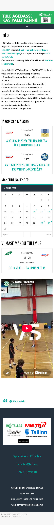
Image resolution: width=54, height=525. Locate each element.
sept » (48, 234)
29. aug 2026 (27, 130)
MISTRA (5, 49)
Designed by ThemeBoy (10, 516)
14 (34, 211)
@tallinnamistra (17, 401)
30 (49, 223)
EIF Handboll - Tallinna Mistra (27, 268)
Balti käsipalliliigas (10, 53)
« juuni (5, 234)
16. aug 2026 (27, 252)
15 (41, 211)
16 (49, 211)
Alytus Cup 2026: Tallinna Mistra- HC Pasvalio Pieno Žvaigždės (27, 167)
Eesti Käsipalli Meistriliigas (33, 49)
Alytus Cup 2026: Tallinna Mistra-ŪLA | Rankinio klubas (27, 142)
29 (41, 223)
